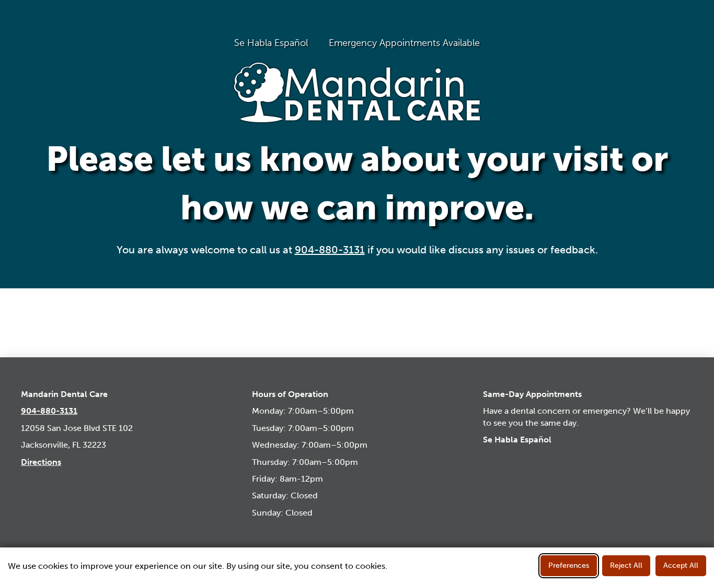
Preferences (568, 565)
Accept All (680, 565)
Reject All (626, 565)
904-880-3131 (330, 249)
